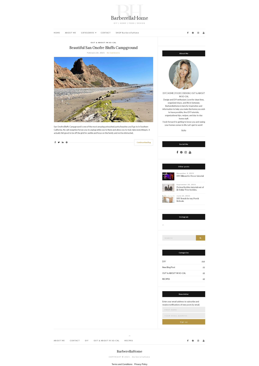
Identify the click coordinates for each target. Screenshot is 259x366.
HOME (57, 33)
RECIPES (166, 279)
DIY (164, 261)
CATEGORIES (87, 33)
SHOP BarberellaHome (127, 33)
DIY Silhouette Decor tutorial (190, 176)
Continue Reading (144, 142)
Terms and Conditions (122, 364)
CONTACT (106, 33)
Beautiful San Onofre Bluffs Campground (103, 47)
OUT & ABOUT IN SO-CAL (103, 42)
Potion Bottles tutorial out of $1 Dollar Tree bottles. (190, 188)
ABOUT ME (70, 33)
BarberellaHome (129, 351)
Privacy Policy (140, 364)
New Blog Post (168, 267)
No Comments (113, 53)
